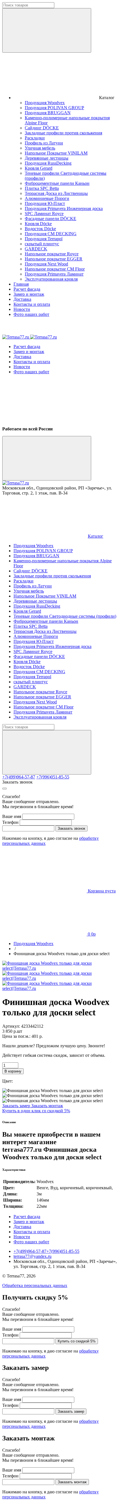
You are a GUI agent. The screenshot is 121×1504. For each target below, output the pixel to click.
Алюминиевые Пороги (47, 198)
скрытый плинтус (42, 243)
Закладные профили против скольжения (63, 132)
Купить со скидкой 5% (77, 1341)
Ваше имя (11, 816)
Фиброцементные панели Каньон (57, 183)
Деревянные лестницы (46, 158)
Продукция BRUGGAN (48, 112)
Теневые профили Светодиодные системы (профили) (65, 616)
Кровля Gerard (38, 168)
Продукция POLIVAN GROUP (54, 107)
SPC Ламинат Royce (44, 213)
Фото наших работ (31, 314)
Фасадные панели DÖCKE (50, 218)
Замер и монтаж (29, 294)
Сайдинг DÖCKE (42, 127)
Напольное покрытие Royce (52, 253)
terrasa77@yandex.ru (32, 1256)
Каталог (95, 536)
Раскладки (35, 138)
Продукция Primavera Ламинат (54, 274)
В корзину (13, 1071)
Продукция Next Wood (46, 264)
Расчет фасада (27, 289)
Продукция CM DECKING (51, 233)
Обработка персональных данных (34, 1285)
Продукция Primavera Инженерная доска (64, 208)
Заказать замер (16, 1105)
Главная (21, 284)
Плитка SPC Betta (42, 188)
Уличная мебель (40, 148)
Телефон (10, 822)
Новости (22, 309)
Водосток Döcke (40, 228)
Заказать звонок (17, 782)
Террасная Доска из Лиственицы (56, 193)
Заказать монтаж (47, 1105)
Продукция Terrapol (43, 238)
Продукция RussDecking (48, 163)
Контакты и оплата (32, 304)
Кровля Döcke (38, 223)
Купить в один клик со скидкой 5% (36, 1110)
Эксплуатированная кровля (51, 279)
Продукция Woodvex (45, 102)
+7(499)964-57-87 (18, 777)
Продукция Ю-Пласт (45, 203)
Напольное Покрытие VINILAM (56, 153)
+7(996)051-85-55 (52, 777)
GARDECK (36, 248)
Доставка (22, 299)
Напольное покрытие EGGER (53, 259)
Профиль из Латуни (44, 143)
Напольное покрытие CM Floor (55, 269)
